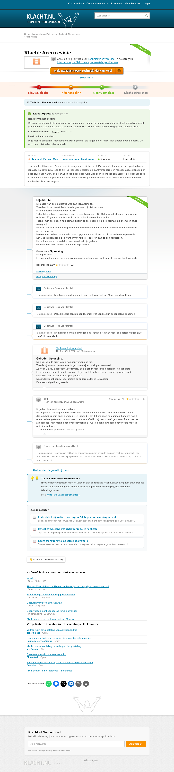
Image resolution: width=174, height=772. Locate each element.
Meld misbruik (43, 271)
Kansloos (32, 578)
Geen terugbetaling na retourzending (46, 654)
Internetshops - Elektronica (44, 34)
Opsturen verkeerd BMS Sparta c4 (45, 602)
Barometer (116, 3)
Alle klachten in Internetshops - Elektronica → (51, 670)
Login (147, 3)
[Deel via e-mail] (86, 684)
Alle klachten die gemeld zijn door (51, 470)
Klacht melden (76, 3)
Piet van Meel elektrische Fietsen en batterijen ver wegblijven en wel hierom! (68, 586)
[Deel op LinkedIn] (71, 684)
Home (27, 34)
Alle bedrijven (91, 760)
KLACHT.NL (37, 763)
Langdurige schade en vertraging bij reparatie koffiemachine (59, 638)
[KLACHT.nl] (53, 20)
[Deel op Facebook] (56, 684)
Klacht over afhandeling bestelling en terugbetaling (54, 646)
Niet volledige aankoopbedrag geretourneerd (51, 594)
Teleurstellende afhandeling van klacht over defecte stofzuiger (60, 662)
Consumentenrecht (97, 3)
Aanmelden (135, 743)
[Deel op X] (63, 684)
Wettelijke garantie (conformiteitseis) (63, 495)
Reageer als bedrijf (46, 276)
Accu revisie (31, 37)
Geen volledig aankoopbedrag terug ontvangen (52, 610)
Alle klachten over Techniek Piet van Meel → (50, 619)
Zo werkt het (87, 77)
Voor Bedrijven (133, 3)
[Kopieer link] (78, 684)
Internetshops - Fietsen (104, 62)
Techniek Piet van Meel (69, 34)
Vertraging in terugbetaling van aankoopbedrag (52, 630)
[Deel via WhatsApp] (49, 684)
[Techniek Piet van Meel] (36, 60)
